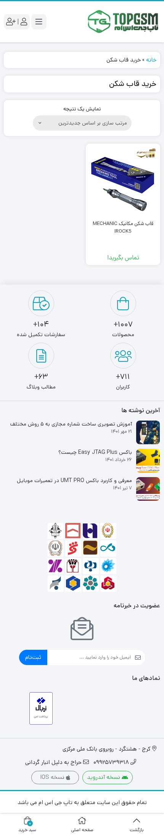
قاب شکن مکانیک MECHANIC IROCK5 (123, 227)
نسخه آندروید (104, 777)
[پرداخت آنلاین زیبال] (41, 708)
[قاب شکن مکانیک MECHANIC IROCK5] (123, 180)
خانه (151, 60)
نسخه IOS (53, 777)
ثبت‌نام (33, 657)
